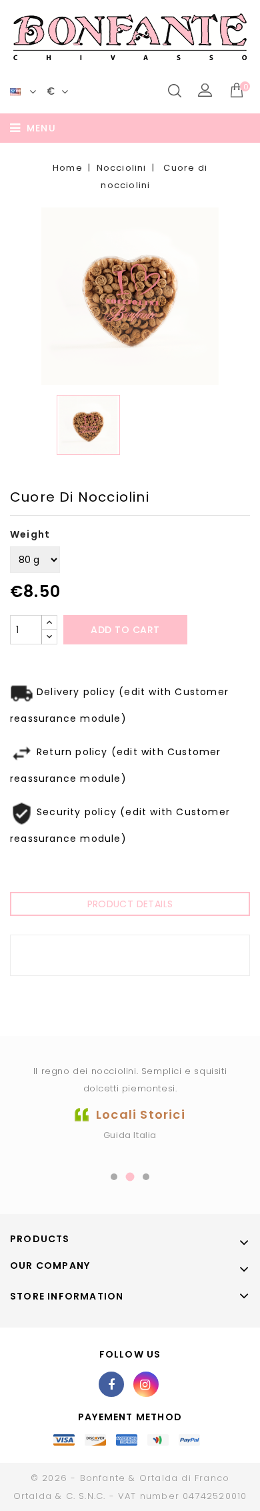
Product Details (130, 904)
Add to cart (125, 629)
